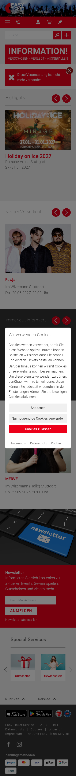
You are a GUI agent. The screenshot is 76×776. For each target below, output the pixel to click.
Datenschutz (38, 443)
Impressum (18, 443)
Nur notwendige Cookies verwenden (38, 418)
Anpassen (38, 408)
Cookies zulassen (38, 429)
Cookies (56, 443)
